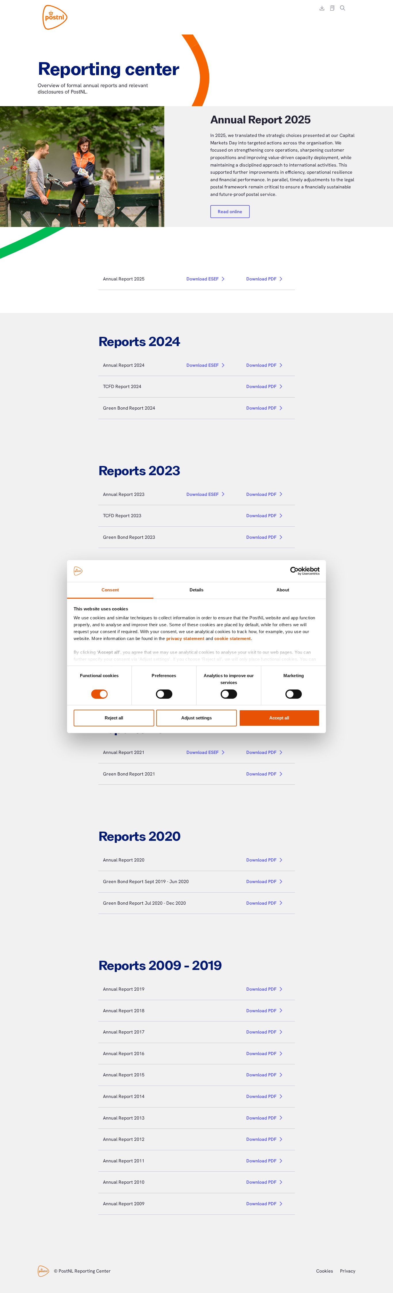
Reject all (114, 717)
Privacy (347, 1271)
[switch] (164, 694)
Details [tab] (197, 589)
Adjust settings (196, 717)
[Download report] (321, 8)
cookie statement (232, 638)
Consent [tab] (110, 589)
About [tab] (282, 589)
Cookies (324, 1271)
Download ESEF (202, 279)
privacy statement (185, 638)
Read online (230, 212)
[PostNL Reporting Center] (55, 17)
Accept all (279, 717)
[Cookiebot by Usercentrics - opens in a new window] (294, 571)
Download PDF (261, 279)
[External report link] (332, 8)
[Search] (342, 8)
